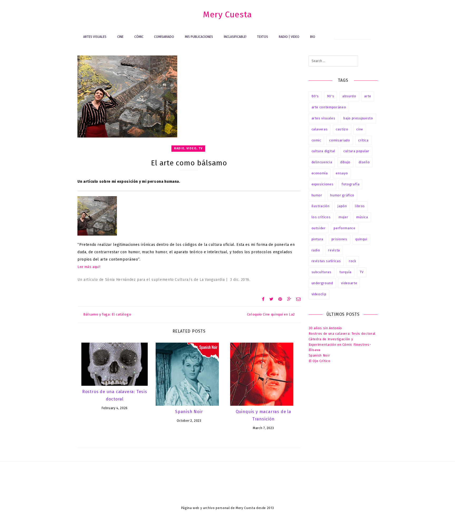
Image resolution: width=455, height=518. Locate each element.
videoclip (319, 294)
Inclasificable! (235, 37)
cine (359, 129)
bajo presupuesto (358, 118)
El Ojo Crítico (319, 361)
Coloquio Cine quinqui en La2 (271, 314)
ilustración (320, 206)
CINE (120, 37)
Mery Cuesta (227, 14)
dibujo (345, 162)
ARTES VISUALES (94, 37)
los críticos (321, 217)
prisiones (339, 239)
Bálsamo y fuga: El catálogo (107, 314)
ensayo (342, 173)
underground (322, 283)
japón (342, 206)
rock (352, 261)
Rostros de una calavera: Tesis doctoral (342, 334)
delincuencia (321, 162)
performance (344, 228)
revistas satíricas (326, 261)
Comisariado (164, 37)
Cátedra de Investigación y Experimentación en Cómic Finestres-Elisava (340, 344)
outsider (318, 228)
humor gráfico (342, 195)
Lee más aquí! (88, 267)
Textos (262, 37)
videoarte (349, 283)
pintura (317, 239)
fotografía (351, 184)
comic (316, 140)
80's (315, 96)
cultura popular (356, 151)
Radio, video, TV (188, 148)
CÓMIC (139, 37)
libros (360, 206)
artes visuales (323, 118)
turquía (345, 272)
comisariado (339, 140)
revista (334, 250)
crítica (363, 140)
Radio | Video (289, 37)
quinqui (361, 239)
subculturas (321, 272)
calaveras (319, 129)
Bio (312, 37)
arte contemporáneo (328, 107)
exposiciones (322, 184)
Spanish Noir (189, 411)
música (362, 217)
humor (316, 195)
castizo (342, 129)
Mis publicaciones (199, 37)
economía (319, 173)
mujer (343, 217)
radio (315, 250)
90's (330, 96)
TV (362, 272)
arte (367, 96)
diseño (364, 162)
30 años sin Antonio (325, 328)
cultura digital (323, 151)
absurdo (349, 96)
